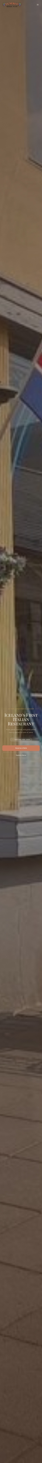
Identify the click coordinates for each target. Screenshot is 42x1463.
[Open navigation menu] (38, 5)
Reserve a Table (21, 748)
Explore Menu (21, 755)
